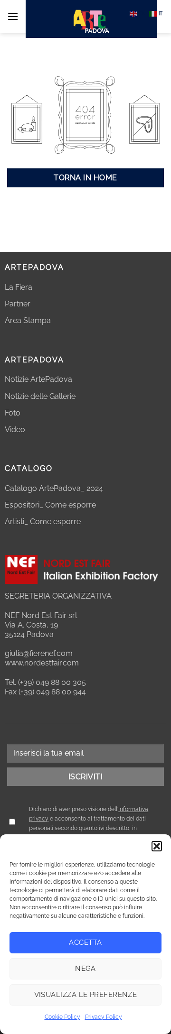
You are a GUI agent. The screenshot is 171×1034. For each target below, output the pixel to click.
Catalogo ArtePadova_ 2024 (54, 488)
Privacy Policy (103, 1017)
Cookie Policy (62, 1017)
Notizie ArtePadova (38, 379)
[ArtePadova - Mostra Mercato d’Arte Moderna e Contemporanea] (91, 19)
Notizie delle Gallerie (40, 396)
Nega (85, 968)
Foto (12, 412)
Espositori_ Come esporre (50, 504)
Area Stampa (28, 320)
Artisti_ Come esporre (43, 521)
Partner (17, 303)
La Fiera (18, 287)
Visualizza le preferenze (85, 994)
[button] (157, 846)
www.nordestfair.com (42, 662)
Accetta (85, 942)
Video (15, 429)
